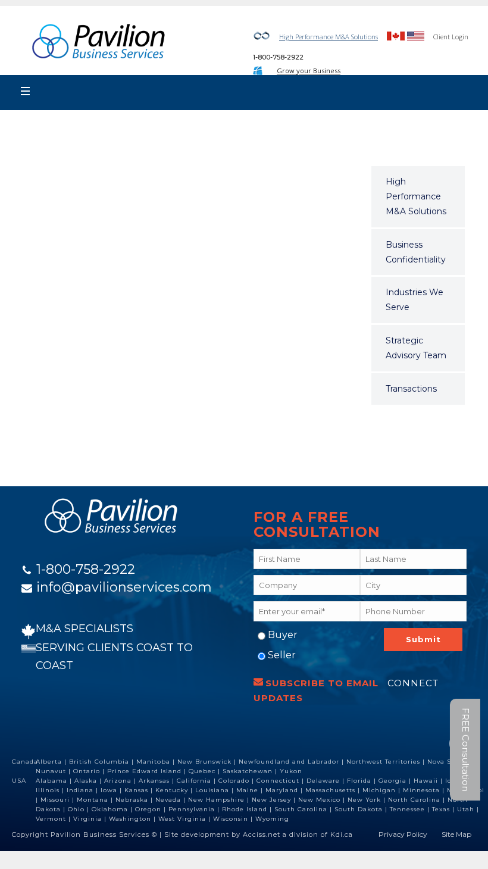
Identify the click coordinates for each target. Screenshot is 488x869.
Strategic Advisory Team (416, 348)
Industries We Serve (414, 299)
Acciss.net (261, 834)
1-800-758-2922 (278, 57)
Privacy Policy (402, 834)
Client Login (450, 36)
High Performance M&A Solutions (328, 36)
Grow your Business (308, 70)
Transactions (411, 388)
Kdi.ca (341, 834)
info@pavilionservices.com (124, 587)
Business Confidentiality (416, 252)
